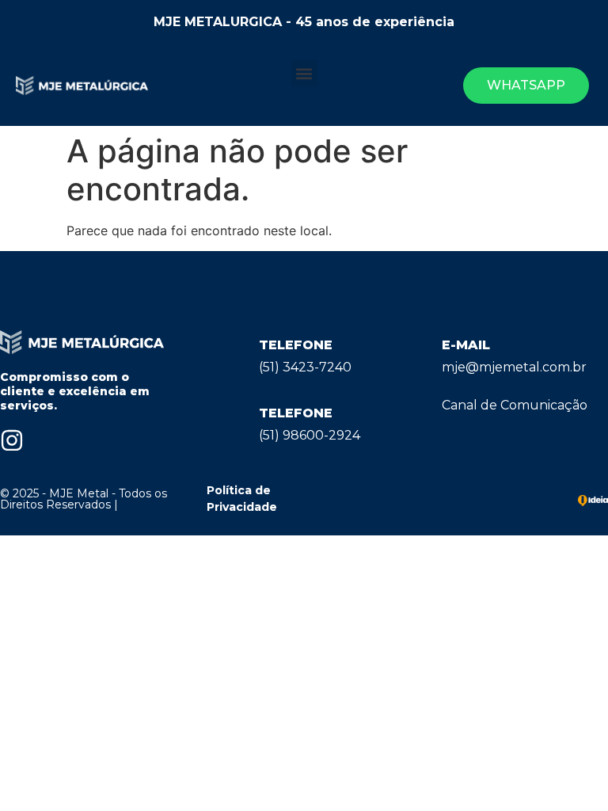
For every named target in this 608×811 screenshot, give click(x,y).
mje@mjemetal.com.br (514, 367)
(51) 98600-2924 (309, 435)
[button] (304, 73)
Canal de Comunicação (514, 405)
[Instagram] (12, 440)
